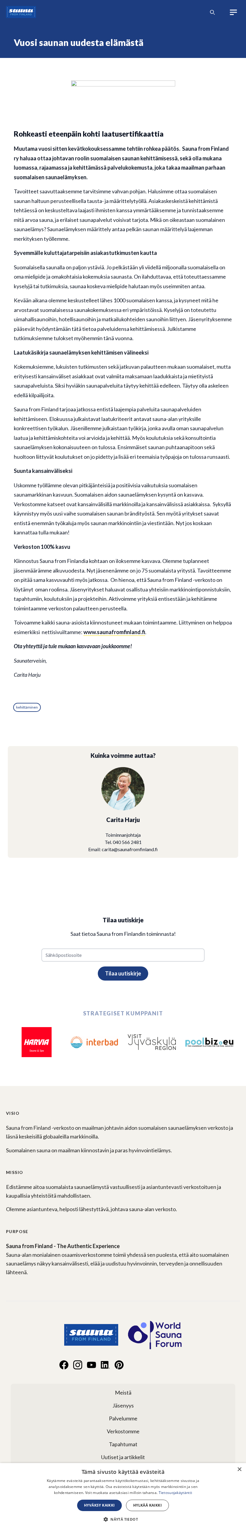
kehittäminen (27, 707)
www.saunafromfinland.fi (114, 632)
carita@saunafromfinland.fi (130, 849)
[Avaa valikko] (233, 12)
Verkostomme (123, 1431)
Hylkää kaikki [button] (147, 1505)
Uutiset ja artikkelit (123, 1457)
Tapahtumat (123, 1444)
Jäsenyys (123, 1405)
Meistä (123, 1392)
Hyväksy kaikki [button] (99, 1505)
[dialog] (123, 1496)
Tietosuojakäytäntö (175, 1492)
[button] (123, 1519)
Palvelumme (123, 1418)
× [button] (239, 1469)
